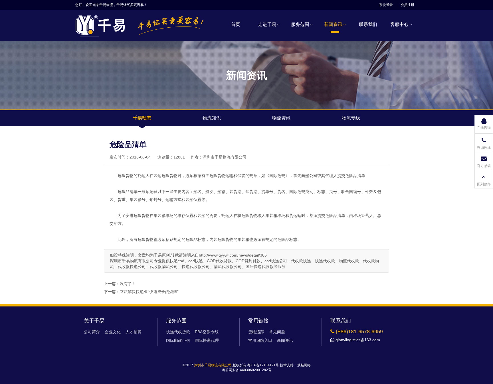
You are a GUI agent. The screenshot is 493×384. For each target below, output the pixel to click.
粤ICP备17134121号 (263, 365)
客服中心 (400, 24)
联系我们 (368, 24)
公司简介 (92, 332)
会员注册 (407, 5)
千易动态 (142, 117)
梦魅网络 (304, 365)
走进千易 (267, 24)
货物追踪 (256, 332)
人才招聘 (134, 332)
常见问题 (277, 332)
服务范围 (300, 24)
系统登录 (386, 5)
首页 (235, 24)
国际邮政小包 (178, 340)
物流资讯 (281, 117)
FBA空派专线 (207, 332)
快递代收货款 (178, 332)
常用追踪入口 (260, 340)
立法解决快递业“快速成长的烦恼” (149, 291)
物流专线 (351, 117)
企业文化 (113, 332)
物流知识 (212, 117)
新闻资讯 (334, 24)
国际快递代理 (207, 340)
